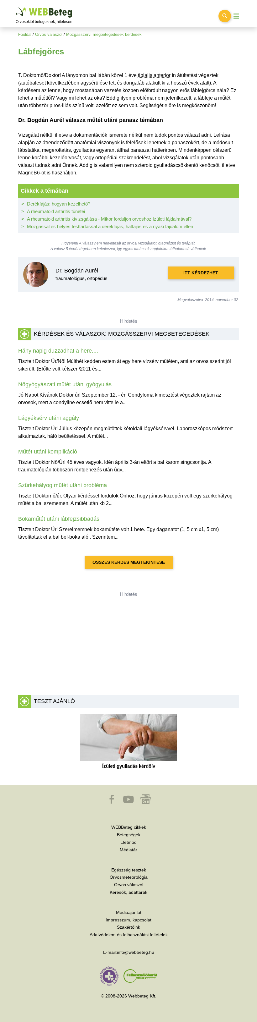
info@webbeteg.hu (135, 952)
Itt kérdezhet (200, 272)
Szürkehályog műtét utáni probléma (62, 485)
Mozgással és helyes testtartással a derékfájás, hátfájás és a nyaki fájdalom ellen (110, 226)
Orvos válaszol (48, 34)
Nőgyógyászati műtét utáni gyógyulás (65, 384)
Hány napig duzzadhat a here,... (58, 351)
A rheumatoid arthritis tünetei (56, 211)
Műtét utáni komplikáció (47, 451)
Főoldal (24, 34)
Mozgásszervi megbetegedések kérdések (104, 34)
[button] (112, 802)
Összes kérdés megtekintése (128, 562)
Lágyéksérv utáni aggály (48, 418)
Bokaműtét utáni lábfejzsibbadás (58, 519)
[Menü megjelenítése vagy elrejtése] (236, 16)
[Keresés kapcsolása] (224, 16)
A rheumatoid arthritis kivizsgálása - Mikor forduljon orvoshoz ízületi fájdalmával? (109, 219)
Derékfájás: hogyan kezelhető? (58, 203)
